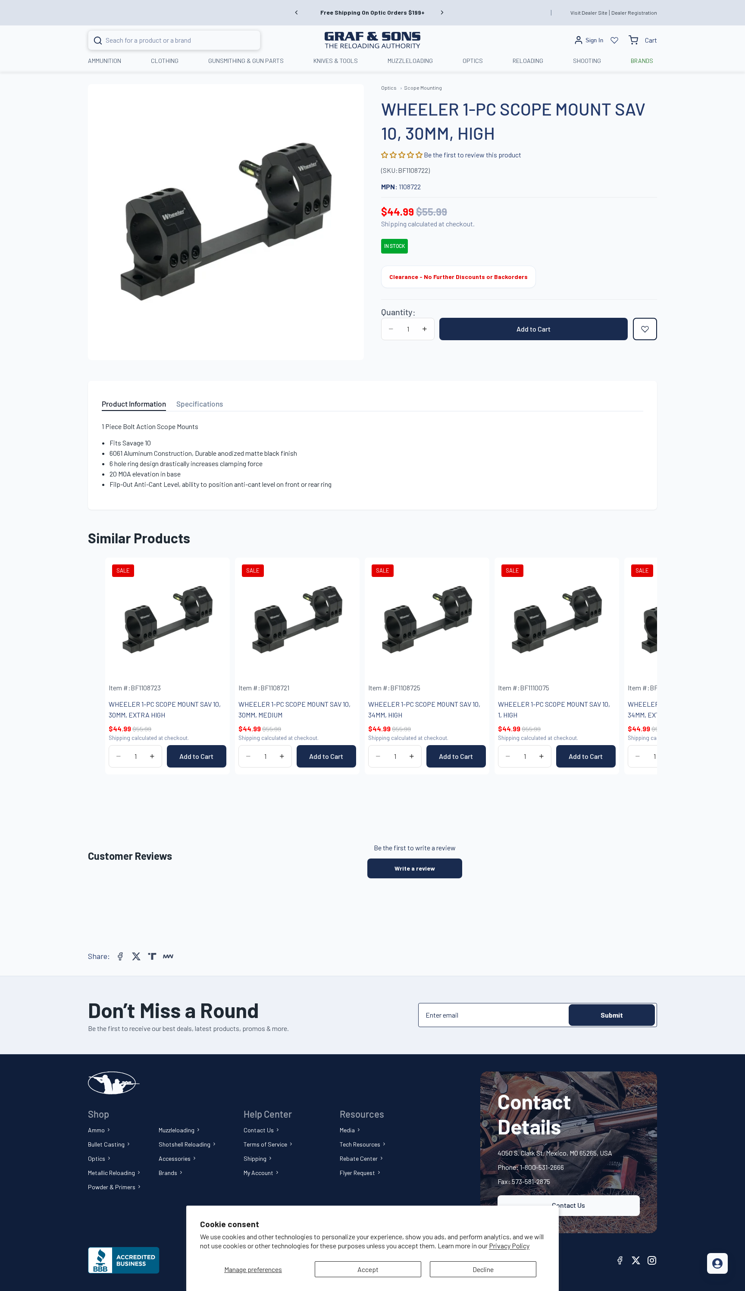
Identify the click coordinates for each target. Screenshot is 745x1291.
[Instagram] (652, 1260)
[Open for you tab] (717, 1263)
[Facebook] (120, 956)
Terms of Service (265, 1144)
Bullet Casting (106, 1144)
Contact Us (259, 1130)
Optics (96, 1158)
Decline (483, 1269)
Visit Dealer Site (588, 12)
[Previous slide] (296, 12)
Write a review (414, 868)
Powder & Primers (111, 1187)
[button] (402, 154)
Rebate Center (359, 1158)
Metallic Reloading (111, 1172)
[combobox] (163, 40)
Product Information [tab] (134, 403)
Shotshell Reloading (184, 1144)
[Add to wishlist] (645, 329)
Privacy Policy (509, 1245)
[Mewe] (168, 956)
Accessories (175, 1158)
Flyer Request (357, 1172)
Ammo (96, 1130)
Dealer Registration (634, 12)
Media (347, 1130)
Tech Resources (360, 1144)
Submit (612, 1015)
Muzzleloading (176, 1130)
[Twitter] (136, 956)
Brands (168, 1172)
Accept (368, 1269)
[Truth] (152, 956)
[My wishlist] (614, 40)
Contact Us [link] (568, 1205)
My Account (258, 1172)
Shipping (255, 1158)
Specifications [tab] (199, 403)
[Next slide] (441, 12)
